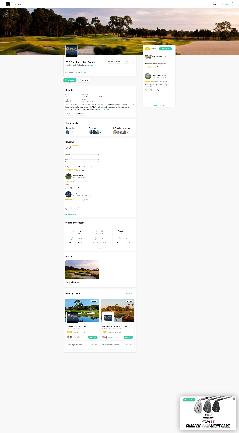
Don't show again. (208, 429)
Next (175, 87)
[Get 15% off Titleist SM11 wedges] (208, 413)
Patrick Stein (78, 176)
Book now (93, 337)
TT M (75, 193)
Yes (85, 72)
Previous (143, 87)
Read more (106, 109)
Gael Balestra (158, 75)
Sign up (227, 4)
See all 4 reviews (70, 214)
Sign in (215, 4)
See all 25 (129, 293)
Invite (118, 62)
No (88, 72)
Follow (110, 62)
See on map (91, 65)
